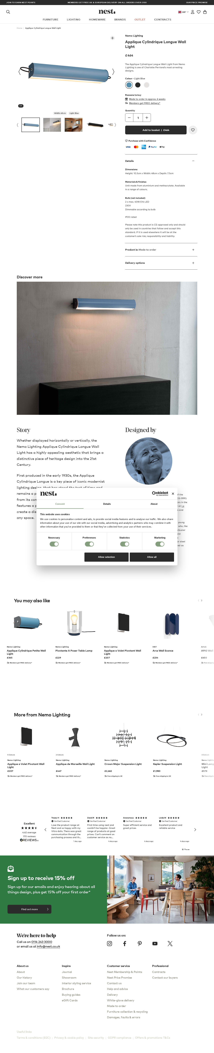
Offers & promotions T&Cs (152, 1037)
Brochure (68, 989)
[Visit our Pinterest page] (140, 944)
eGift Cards (69, 1000)
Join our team (26, 983)
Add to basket (156, 130)
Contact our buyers (165, 977)
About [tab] (154, 504)
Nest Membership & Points (124, 972)
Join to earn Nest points (20, 2)
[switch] (89, 544)
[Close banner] (173, 494)
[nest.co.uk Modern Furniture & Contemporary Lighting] (107, 11)
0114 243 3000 (41, 942)
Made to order (116, 1006)
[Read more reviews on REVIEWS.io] (29, 840)
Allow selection (106, 557)
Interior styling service (76, 983)
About (21, 972)
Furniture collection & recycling (127, 1011)
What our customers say (33, 989)
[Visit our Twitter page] (170, 944)
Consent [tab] (60, 504)
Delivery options (135, 262)
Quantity (130, 110)
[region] (120, 830)
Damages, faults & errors (123, 1017)
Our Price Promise (197, 2)
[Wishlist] (199, 11)
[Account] (192, 11)
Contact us (114, 983)
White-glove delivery (120, 1000)
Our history (24, 977)
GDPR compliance (119, 1037)
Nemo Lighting (134, 35)
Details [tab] (107, 504)
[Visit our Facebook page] (125, 944)
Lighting (73, 19)
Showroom (69, 977)
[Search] (8, 11)
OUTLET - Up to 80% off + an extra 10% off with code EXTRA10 (107, 2)
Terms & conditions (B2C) (33, 1037)
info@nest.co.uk (48, 946)
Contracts (162, 19)
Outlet (140, 19)
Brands (120, 19)
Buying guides (71, 994)
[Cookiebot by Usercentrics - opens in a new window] (154, 493)
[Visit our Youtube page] (155, 944)
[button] (45, 830)
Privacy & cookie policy (69, 1037)
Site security (96, 1037)
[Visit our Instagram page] (109, 944)
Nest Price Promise (119, 977)
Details (129, 161)
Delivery (112, 994)
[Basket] (205, 11)
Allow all (152, 557)
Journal (67, 972)
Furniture (50, 19)
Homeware (97, 19)
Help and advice (117, 989)
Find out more (29, 909)
